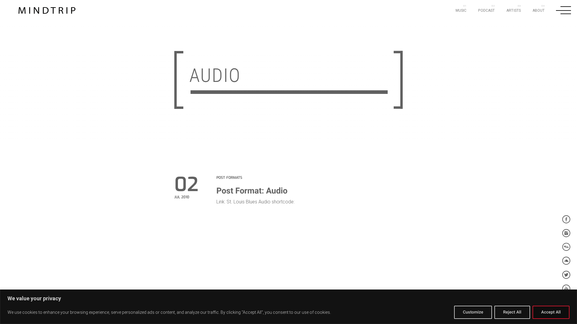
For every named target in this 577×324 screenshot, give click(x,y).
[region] (288, 307)
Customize (473, 312)
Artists (513, 10)
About (539, 10)
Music (461, 10)
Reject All (512, 312)
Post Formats (229, 177)
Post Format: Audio (252, 191)
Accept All (551, 312)
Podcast (486, 10)
